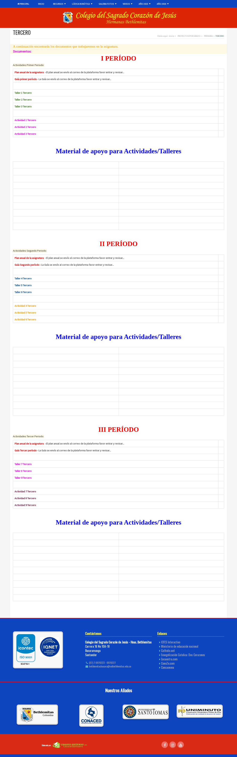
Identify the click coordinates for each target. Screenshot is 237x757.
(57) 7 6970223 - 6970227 (102, 662)
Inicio (171, 36)
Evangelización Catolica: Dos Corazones (183, 655)
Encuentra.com (169, 659)
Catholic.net (168, 650)
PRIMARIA (208, 36)
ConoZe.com (168, 663)
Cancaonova (167, 667)
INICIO (41, 3)
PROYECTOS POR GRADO (189, 36)
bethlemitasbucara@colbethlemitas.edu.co (110, 666)
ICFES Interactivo (170, 642)
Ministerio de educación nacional (179, 646)
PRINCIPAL (24, 3)
